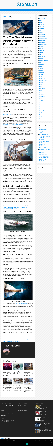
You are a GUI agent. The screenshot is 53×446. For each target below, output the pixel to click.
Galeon (2, 438)
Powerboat (27, 339)
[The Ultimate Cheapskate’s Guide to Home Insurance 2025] (18, 381)
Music (40, 86)
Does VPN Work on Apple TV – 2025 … (8, 409)
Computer (42, 34)
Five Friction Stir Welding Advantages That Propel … (24, 406)
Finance (41, 48)
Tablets (41, 100)
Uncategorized (43, 114)
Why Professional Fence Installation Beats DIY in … (45, 431)
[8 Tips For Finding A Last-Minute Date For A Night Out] (7, 366)
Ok (26, 444)
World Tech (42, 118)
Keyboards (42, 72)
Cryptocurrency (43, 38)
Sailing (14, 341)
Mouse (41, 82)
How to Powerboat (18, 339)
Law (40, 76)
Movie (41, 84)
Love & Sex (42, 78)
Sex (40, 92)
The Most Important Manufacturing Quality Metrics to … (26, 409)
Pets (40, 90)
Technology (42, 104)
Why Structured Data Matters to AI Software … (45, 425)
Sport (40, 98)
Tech (40, 102)
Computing (42, 36)
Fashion (41, 46)
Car (40, 30)
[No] (51, 442)
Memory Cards (43, 80)
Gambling (41, 50)
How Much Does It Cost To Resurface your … (7, 406)
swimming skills (15, 128)
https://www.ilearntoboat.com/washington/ (13, 124)
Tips (27, 47)
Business (41, 24)
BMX (40, 22)
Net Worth (42, 88)
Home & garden (43, 60)
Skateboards (42, 96)
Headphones (42, 56)
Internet (41, 66)
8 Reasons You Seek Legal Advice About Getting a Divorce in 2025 (28, 388)
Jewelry (41, 68)
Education (42, 40)
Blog (40, 20)
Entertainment (43, 44)
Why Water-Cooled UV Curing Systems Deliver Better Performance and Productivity (44, 144)
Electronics (42, 42)
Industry (41, 64)
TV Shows (41, 112)
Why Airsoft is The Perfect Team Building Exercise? (8, 421)
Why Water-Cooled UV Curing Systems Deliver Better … (45, 419)
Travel (40, 108)
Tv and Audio (42, 110)
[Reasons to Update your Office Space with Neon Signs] (28, 366)
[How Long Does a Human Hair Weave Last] (18, 366)
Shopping (41, 94)
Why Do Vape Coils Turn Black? (8, 412)
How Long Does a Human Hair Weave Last (17, 372)
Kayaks (41, 70)
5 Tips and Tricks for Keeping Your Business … (8, 414)
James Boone (19, 47)
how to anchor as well (21, 303)
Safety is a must (7, 114)
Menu (2, 10)
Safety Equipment (7, 341)
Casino (41, 32)
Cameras (41, 26)
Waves (18, 341)
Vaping (41, 116)
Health (41, 58)
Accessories (42, 18)
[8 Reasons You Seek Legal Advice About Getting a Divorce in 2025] (28, 381)
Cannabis (41, 28)
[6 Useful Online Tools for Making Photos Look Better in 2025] (7, 381)
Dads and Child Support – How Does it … (8, 417)
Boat (12, 339)
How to (41, 62)
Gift (40, 54)
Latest (41, 74)
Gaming (41, 52)
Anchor (8, 339)
